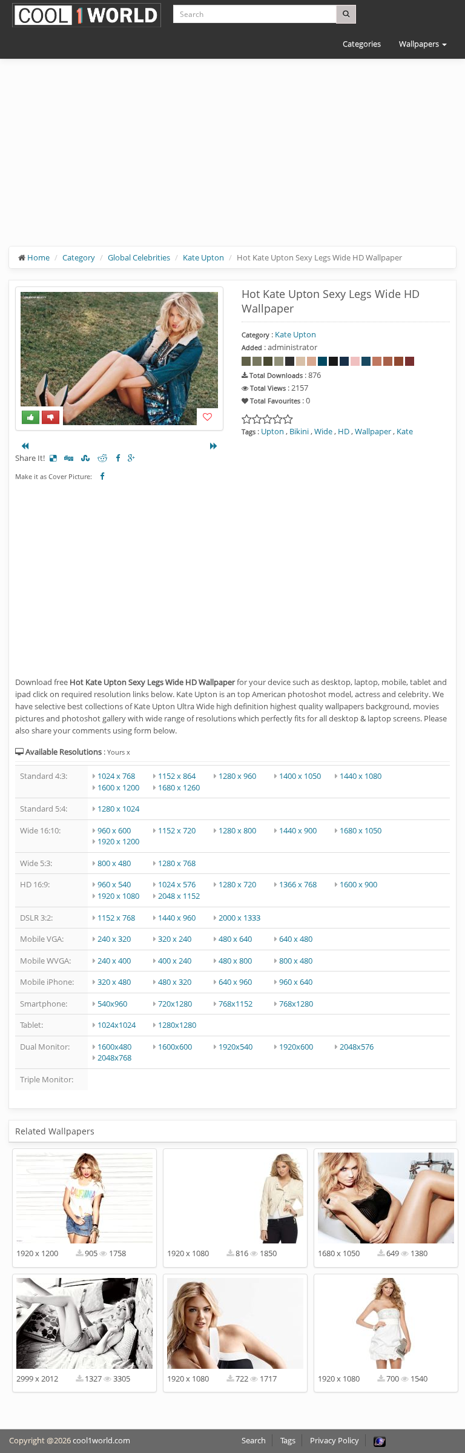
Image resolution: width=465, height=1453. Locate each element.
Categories (362, 43)
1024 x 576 (177, 884)
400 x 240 (174, 960)
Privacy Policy (334, 1440)
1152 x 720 (177, 830)
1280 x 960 (237, 775)
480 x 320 (174, 981)
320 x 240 (174, 938)
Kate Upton (203, 257)
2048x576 (357, 1046)
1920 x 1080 (118, 895)
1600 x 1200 (118, 787)
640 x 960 (235, 981)
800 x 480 (114, 863)
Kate (405, 431)
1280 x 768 (177, 863)
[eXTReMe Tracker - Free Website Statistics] (380, 1440)
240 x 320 (114, 938)
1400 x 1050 (300, 775)
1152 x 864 (177, 775)
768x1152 (235, 1003)
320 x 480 (114, 981)
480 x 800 (235, 960)
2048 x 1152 (179, 895)
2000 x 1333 (239, 917)
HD (343, 431)
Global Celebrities (139, 257)
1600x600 (175, 1046)
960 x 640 (295, 981)
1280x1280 (177, 1024)
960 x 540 (114, 884)
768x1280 (296, 1003)
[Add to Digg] (68, 457)
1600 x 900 (358, 884)
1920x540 (235, 1046)
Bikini (299, 431)
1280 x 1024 (118, 808)
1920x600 (296, 1046)
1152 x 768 (116, 917)
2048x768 (114, 1057)
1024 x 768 (116, 775)
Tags (287, 1440)
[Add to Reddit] (102, 457)
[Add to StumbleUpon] (85, 457)
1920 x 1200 (118, 841)
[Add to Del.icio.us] (53, 457)
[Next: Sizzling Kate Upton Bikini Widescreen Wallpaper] (213, 445)
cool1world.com (101, 1440)
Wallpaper (373, 431)
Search (254, 1440)
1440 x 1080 (360, 775)
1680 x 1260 (179, 787)
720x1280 (175, 1003)
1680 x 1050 (360, 830)
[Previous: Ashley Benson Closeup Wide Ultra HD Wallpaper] (25, 445)
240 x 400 (114, 960)
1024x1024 (116, 1024)
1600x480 (114, 1046)
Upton (272, 431)
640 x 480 (295, 938)
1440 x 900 (298, 830)
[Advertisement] (232, 162)
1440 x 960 (177, 917)
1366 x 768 (298, 884)
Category (78, 257)
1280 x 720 (237, 884)
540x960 (112, 1003)
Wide (323, 431)
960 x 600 (114, 830)
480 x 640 (235, 938)
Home (38, 257)
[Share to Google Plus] (131, 457)
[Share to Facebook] (118, 457)
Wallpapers (420, 43)
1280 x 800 (237, 830)
